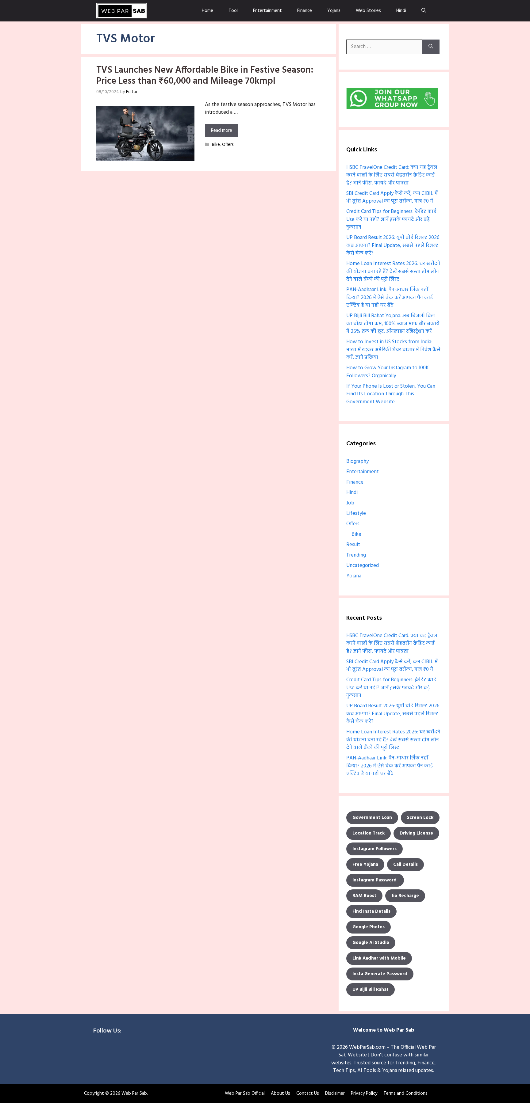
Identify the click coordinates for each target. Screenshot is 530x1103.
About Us (280, 1093)
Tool (233, 10)
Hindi (401, 10)
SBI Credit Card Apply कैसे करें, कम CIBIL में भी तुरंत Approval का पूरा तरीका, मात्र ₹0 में (392, 197)
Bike (216, 145)
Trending (356, 555)
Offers (228, 145)
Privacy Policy (364, 1093)
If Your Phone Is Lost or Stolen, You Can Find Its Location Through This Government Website (390, 394)
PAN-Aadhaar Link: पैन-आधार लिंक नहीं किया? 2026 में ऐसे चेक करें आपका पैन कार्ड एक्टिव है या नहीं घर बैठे (389, 298)
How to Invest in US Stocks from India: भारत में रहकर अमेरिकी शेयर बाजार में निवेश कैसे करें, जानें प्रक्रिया (393, 350)
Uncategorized (362, 565)
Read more (221, 130)
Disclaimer (335, 1093)
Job (350, 503)
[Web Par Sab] (121, 10)
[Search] (431, 47)
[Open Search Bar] (424, 10)
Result (353, 545)
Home (207, 10)
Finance (304, 10)
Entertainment (267, 10)
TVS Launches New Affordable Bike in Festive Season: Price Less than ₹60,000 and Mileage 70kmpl (204, 76)
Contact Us (307, 1093)
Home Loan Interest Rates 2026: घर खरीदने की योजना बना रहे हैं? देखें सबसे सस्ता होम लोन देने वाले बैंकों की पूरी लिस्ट (393, 271)
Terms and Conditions (405, 1093)
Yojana (333, 10)
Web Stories (368, 10)
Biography (357, 461)
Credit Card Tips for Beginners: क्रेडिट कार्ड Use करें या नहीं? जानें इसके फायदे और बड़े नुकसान (391, 219)
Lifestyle (356, 513)
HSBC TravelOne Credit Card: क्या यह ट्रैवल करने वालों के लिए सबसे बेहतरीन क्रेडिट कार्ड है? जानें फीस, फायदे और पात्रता (391, 175)
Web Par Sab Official (245, 1093)
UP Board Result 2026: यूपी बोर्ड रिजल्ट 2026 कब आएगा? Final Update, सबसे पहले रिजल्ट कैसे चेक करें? (393, 245)
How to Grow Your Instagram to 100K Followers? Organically (387, 372)
